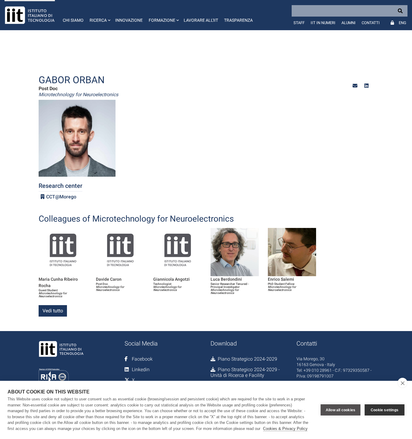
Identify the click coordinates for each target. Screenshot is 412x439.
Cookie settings (384, 410)
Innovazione (129, 20)
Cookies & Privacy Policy (285, 428)
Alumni (348, 23)
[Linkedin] (366, 86)
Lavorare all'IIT (201, 20)
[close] (402, 383)
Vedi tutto (53, 311)
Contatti (371, 23)
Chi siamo (73, 20)
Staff (299, 23)
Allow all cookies (340, 410)
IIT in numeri (323, 23)
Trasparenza (238, 20)
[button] (99, 15)
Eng (402, 23)
